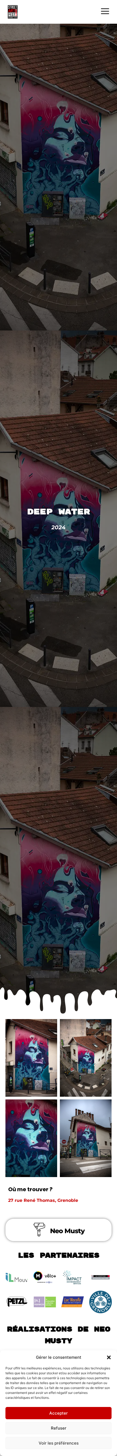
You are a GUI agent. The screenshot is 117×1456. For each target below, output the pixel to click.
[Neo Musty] (39, 1229)
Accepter (58, 1413)
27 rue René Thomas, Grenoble (43, 1200)
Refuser (58, 1428)
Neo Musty (67, 1231)
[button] (109, 1357)
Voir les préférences (59, 1443)
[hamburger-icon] (105, 12)
